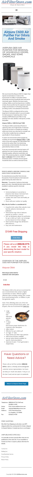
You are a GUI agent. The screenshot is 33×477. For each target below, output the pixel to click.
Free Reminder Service (7, 454)
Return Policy (4, 459)
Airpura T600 (21, 139)
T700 (28, 139)
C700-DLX (9, 157)
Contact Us (4, 448)
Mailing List (4, 451)
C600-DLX (26, 306)
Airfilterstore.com (22, 474)
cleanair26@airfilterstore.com (17, 408)
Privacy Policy (5, 457)
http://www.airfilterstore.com (17, 406)
